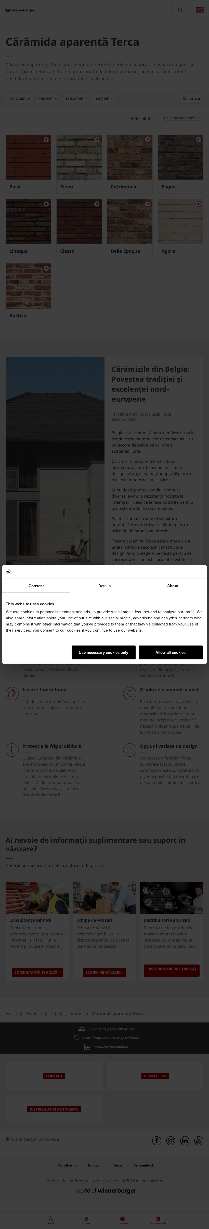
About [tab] (172, 585)
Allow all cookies (170, 652)
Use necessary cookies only (103, 652)
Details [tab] (104, 585)
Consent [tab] (36, 585)
